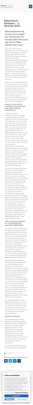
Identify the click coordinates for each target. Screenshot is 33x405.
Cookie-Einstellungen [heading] (12, 375)
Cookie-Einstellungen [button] (22, 399)
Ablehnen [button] (9, 399)
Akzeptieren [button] (16, 396)
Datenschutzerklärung (21, 392)
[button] (30, 6)
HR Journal (15, 348)
